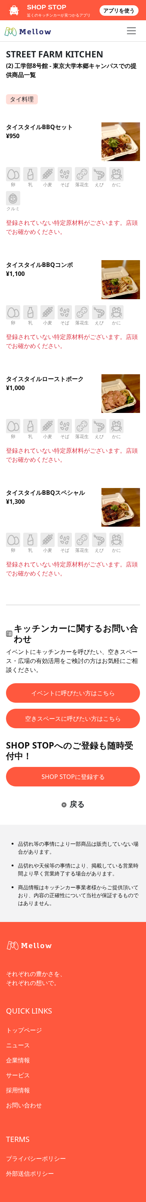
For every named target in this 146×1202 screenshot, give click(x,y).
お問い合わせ (24, 1105)
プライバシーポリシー (36, 1158)
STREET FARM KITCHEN (54, 54)
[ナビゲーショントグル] (131, 31)
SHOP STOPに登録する (73, 777)
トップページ (24, 1030)
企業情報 (18, 1060)
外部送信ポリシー (30, 1173)
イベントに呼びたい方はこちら (73, 693)
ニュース (18, 1045)
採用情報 (18, 1090)
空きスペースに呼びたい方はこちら (73, 718)
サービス (18, 1075)
